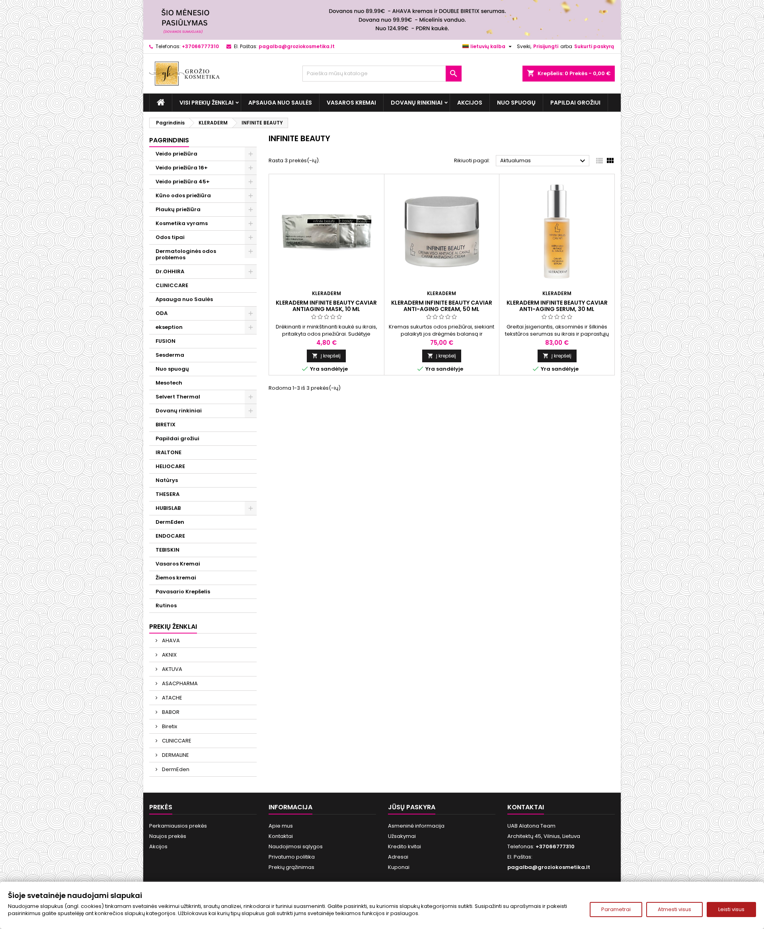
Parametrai (616, 909)
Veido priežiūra (176, 153)
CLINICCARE (172, 285)
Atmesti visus (674, 909)
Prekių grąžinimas (291, 867)
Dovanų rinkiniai (416, 103)
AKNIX (169, 655)
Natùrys (167, 480)
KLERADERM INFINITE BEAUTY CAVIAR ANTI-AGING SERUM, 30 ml (557, 306)
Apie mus (281, 826)
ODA (162, 313)
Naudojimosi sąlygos (296, 846)
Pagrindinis (169, 140)
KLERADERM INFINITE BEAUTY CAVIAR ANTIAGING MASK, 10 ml (326, 306)
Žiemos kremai (176, 577)
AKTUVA (171, 669)
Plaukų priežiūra (178, 209)
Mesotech (169, 383)
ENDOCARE (170, 536)
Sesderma (170, 355)
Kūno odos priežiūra (183, 195)
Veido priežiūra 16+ (182, 167)
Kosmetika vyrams (182, 223)
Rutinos (166, 605)
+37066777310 (200, 46)
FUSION (165, 341)
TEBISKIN (167, 550)
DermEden (170, 522)
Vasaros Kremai (351, 103)
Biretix (169, 726)
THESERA (167, 494)
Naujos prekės (167, 836)
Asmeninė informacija (416, 826)
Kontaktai (281, 836)
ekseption (169, 327)
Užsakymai (402, 836)
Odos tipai (170, 237)
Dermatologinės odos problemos (186, 254)
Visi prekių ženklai (206, 103)
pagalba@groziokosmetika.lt (297, 46)
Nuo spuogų (516, 103)
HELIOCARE (170, 466)
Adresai (398, 857)
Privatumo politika (292, 857)
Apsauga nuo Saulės (280, 103)
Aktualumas (543, 161)
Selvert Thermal (178, 396)
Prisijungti (545, 46)
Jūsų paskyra (411, 807)
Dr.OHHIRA (170, 271)
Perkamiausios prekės (178, 826)
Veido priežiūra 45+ (183, 181)
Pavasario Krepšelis (183, 591)
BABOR (170, 712)
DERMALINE (175, 755)
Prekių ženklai (173, 626)
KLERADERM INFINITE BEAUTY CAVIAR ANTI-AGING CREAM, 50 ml (441, 306)
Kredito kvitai (404, 846)
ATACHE (171, 698)
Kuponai (398, 867)
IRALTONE (168, 452)
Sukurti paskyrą (594, 46)
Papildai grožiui (575, 103)
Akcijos (469, 103)
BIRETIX (165, 424)
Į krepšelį (326, 355)
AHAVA (170, 640)
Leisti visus (731, 909)
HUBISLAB (168, 508)
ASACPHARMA (179, 683)
